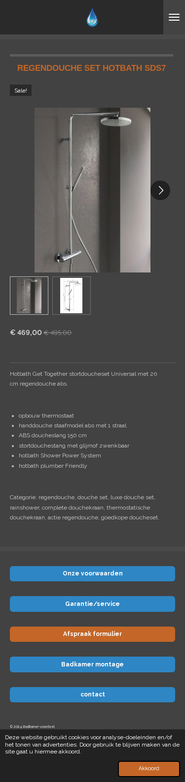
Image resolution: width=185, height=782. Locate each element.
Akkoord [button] (149, 768)
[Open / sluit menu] (174, 17)
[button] (29, 295)
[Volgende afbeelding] (160, 190)
